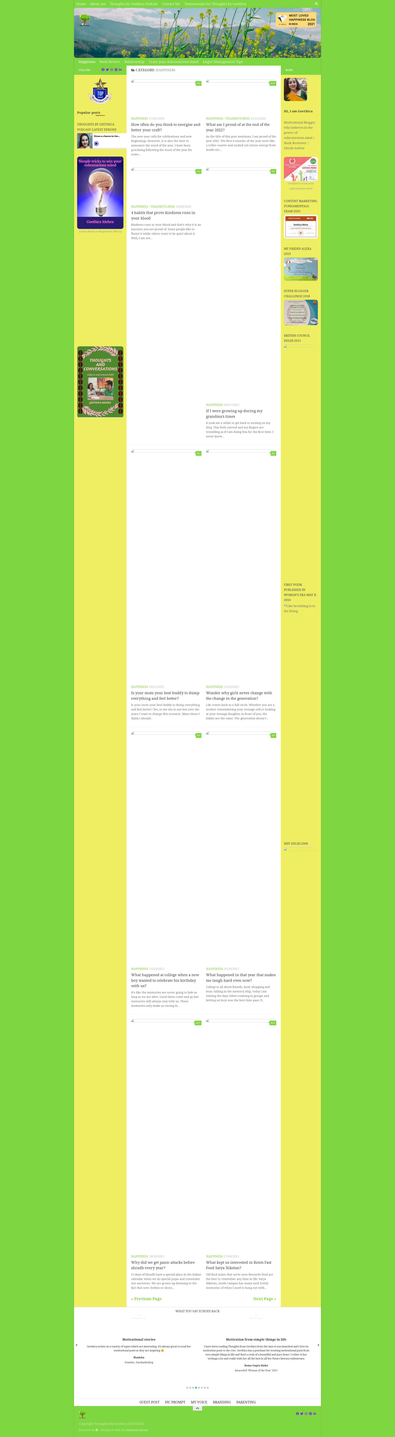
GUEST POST (149, 1402)
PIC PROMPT (175, 1402)
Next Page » (264, 1299)
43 (274, 1023)
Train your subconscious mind (173, 62)
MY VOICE (199, 1402)
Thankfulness (237, 118)
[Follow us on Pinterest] (116, 69)
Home (81, 4)
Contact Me (171, 4)
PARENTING (246, 1402)
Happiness (87, 62)
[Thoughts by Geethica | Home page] (85, 20)
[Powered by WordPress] (96, 1430)
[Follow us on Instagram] (111, 69)
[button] (187, 1388)
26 (274, 83)
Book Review (110, 62)
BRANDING (222, 1402)
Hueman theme (137, 1430)
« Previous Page (146, 1299)
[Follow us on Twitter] (107, 69)
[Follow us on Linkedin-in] (120, 69)
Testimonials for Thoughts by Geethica (215, 4)
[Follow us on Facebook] (103, 69)
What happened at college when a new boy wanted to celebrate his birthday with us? (165, 980)
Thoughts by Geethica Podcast (134, 4)
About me (98, 4)
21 (199, 1023)
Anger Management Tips (223, 62)
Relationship (134, 62)
